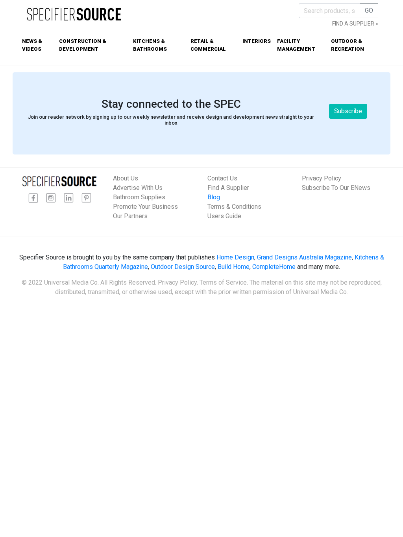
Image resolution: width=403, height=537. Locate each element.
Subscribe (348, 111)
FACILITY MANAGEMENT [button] (296, 45)
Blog (213, 197)
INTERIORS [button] (256, 41)
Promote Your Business (145, 206)
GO (369, 10)
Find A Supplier (228, 187)
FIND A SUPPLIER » (355, 23)
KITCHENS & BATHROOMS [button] (150, 45)
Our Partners (130, 216)
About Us (125, 178)
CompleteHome (274, 266)
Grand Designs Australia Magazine (304, 257)
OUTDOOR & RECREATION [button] (347, 45)
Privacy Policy (321, 178)
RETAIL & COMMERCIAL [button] (208, 45)
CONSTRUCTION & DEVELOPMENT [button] (82, 45)
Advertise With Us (138, 187)
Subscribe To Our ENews (336, 187)
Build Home (234, 266)
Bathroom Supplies (139, 197)
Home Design (235, 257)
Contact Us (222, 178)
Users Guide (224, 216)
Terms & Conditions (234, 206)
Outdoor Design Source (183, 266)
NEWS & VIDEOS (32, 45)
